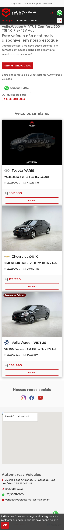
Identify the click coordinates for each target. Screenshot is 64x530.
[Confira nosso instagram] (23, 396)
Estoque (7, 20)
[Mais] (59, 20)
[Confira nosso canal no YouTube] (40, 396)
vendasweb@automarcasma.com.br (27, 499)
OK (5, 525)
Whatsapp (59, 13)
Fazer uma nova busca (17, 65)
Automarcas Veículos (19, 12)
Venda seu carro (26, 20)
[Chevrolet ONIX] (32, 228)
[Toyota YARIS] (32, 142)
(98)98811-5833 (19, 88)
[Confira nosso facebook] (32, 396)
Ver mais (32, 200)
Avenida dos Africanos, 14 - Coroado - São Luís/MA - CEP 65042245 (28, 482)
